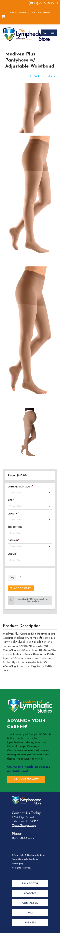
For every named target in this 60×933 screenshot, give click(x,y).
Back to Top (30, 883)
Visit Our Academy (41, 13)
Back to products (43, 76)
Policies (30, 922)
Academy (30, 893)
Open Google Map (24, 825)
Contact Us (30, 903)
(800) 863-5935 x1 (43, 3)
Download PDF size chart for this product (33, 600)
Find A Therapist (18, 13)
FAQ (30, 913)
